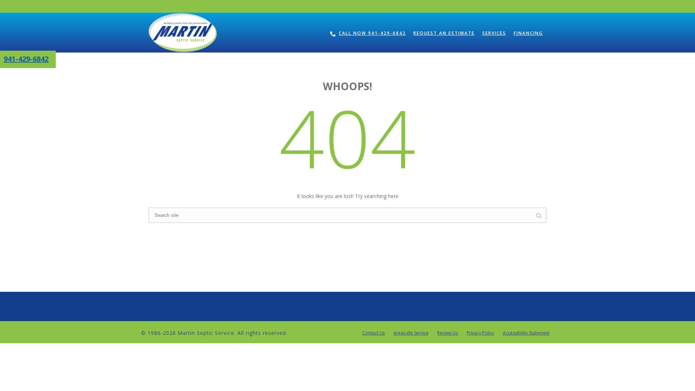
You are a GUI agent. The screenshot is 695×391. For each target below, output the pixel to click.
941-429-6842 (26, 59)
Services (494, 33)
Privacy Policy (480, 333)
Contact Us (373, 333)
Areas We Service (411, 333)
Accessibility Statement (526, 333)
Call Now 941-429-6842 (372, 33)
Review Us (447, 333)
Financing (528, 33)
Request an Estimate (444, 33)
